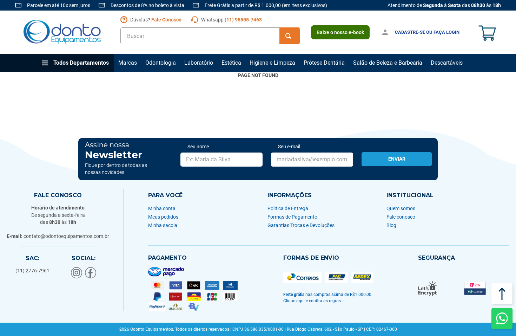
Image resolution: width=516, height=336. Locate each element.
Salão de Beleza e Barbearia (387, 62)
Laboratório (198, 62)
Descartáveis (447, 62)
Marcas (127, 62)
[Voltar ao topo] (501, 293)
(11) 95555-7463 (243, 19)
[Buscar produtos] (289, 35)
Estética (231, 62)
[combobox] (210, 35)
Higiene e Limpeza (272, 62)
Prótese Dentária (324, 62)
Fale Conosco (166, 19)
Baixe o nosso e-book (340, 32)
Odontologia (160, 62)
